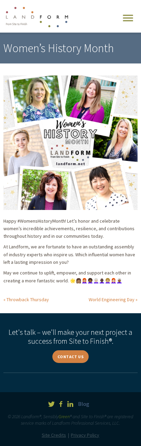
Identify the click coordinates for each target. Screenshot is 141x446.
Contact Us (70, 356)
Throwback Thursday (28, 299)
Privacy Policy (85, 435)
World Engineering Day (111, 299)
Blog (83, 404)
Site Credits (54, 435)
